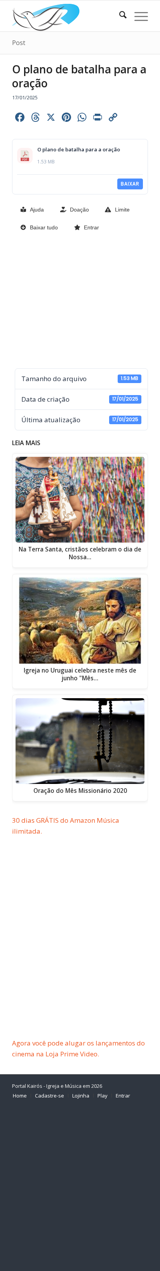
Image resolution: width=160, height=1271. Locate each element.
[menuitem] (119, 15)
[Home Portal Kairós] (66, 15)
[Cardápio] (137, 15)
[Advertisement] (80, 300)
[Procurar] (119, 15)
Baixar (130, 183)
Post (18, 42)
